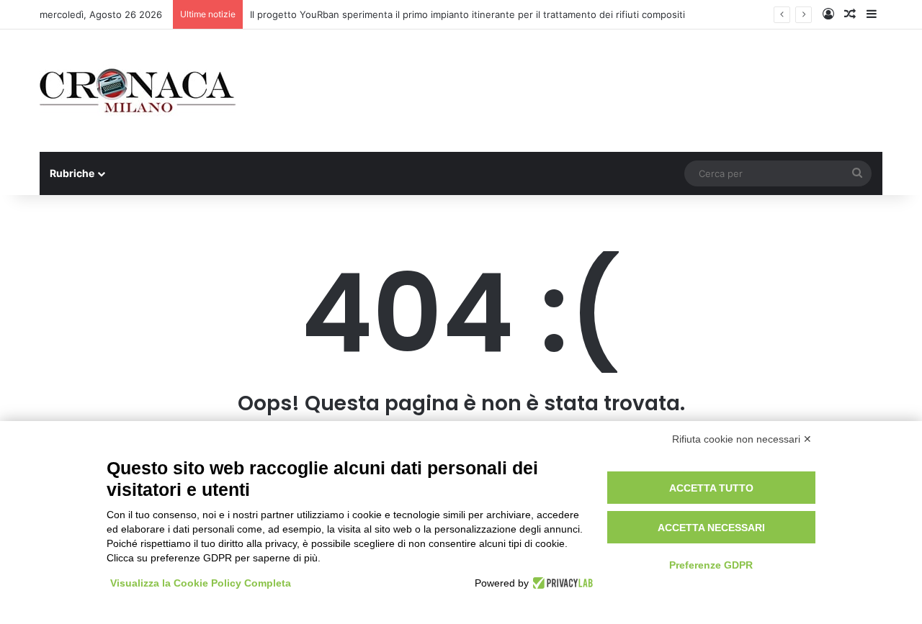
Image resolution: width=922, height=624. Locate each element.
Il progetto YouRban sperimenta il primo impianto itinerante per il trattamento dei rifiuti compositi (467, 14)
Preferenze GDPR (711, 565)
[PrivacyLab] (561, 583)
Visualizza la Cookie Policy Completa (200, 583)
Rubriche (72, 173)
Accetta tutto (711, 488)
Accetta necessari (711, 527)
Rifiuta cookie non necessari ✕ (742, 439)
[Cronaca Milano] (138, 90)
